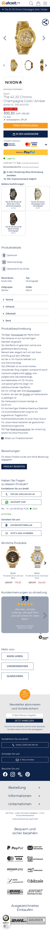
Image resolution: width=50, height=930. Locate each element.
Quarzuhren (15, 676)
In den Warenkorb (26, 134)
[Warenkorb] (38, 4)
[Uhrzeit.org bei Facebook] (5, 774)
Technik (10, 299)
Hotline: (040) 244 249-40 (22, 494)
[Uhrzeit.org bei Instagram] (12, 774)
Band (8, 320)
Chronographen (17, 666)
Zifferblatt (11, 313)
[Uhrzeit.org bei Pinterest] (27, 774)
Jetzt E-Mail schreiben (21, 533)
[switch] (5, 926)
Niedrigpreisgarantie (20, 429)
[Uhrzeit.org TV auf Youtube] (20, 774)
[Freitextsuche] (31, 4)
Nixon (13, 573)
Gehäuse (10, 306)
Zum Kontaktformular (21, 525)
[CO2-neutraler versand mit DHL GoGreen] (27, 921)
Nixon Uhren (15, 656)
